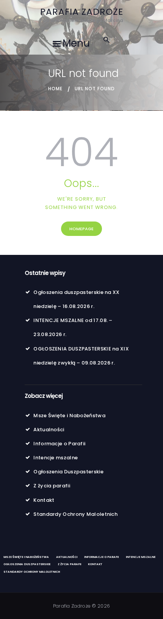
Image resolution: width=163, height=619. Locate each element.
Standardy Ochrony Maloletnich (75, 514)
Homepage (81, 229)
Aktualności (48, 429)
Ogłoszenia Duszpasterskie (68, 471)
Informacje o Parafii (59, 443)
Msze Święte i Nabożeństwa (69, 415)
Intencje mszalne (55, 457)
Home (55, 88)
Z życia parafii (51, 485)
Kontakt (43, 500)
